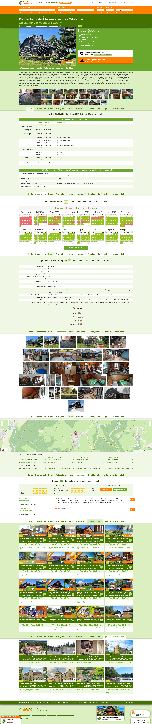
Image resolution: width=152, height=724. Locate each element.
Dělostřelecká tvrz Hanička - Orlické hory (61, 656)
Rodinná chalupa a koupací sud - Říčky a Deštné (91, 619)
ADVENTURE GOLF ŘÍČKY (113, 457)
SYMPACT (27, 718)
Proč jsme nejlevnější (24, 702)
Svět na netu (61, 715)
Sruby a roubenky (80, 12)
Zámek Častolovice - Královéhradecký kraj (61, 683)
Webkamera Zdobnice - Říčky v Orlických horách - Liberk (31, 468)
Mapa (70, 108)
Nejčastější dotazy (44, 702)
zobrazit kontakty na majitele (103, 54)
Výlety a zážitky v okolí (114, 108)
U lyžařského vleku (101, 12)
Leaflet (136, 450)
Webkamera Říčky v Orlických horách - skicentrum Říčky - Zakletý (118, 468)
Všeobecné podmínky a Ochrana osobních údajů (75, 702)
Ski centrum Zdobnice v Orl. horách (27, 462)
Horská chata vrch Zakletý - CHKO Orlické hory (34, 619)
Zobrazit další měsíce (76, 248)
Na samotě (58, 12)
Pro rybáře (72, 12)
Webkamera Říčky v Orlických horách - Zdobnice (89, 468)
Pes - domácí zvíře (36, 12)
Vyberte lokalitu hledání (24, 7)
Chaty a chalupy (22, 16)
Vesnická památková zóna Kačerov (27, 461)
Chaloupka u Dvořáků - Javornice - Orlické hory (63, 619)
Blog (90, 702)
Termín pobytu (61, 7)
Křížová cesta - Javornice (83, 461)
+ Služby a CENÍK (10, 717)
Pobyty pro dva (65, 12)
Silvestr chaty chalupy (52, 715)
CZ (130, 2)
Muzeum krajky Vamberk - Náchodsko (88, 656)
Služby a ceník (34, 702)
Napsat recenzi (120, 490)
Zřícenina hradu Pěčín (82, 459)
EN (132, 2)
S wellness (123, 12)
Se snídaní (130, 12)
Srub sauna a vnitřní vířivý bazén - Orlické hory (34, 538)
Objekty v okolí (95, 108)
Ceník (30, 108)
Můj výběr (94, 2)
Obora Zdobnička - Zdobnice (55, 459)
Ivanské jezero (80, 462)
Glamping (118, 12)
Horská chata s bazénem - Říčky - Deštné (118, 619)
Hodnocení (81, 108)
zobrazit (67, 62)
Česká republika (31, 16)
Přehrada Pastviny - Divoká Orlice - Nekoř (118, 683)
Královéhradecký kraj (53, 26)
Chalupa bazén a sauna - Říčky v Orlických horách (92, 565)
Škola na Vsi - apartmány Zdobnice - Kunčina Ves (63, 565)
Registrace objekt (103, 702)
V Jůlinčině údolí (52, 462)
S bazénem (52, 12)
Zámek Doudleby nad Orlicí (28, 683)
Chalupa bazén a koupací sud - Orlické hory (33, 592)
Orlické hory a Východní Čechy (43, 16)
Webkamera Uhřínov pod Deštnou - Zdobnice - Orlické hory (60, 468)
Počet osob (99, 7)
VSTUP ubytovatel (102, 2)
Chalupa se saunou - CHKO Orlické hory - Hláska (120, 565)
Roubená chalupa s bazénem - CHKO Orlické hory (63, 592)
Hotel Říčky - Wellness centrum (114, 459)
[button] (76, 433)
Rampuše (29, 26)
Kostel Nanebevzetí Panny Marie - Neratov (118, 656)
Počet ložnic (109, 7)
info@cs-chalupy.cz (43, 710)
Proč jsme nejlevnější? (65, 2)
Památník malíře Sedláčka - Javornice (86, 457)
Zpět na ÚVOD (129, 702)
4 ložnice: (84, 35)
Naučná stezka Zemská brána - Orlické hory (90, 683)
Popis (50, 108)
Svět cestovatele (69, 715)
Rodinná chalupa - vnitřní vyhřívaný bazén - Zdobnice (36, 565)
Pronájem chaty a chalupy (25, 715)
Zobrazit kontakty (40, 535)
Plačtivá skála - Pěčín (53, 461)
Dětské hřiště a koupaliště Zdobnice (57, 457)
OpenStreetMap (142, 450)
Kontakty (123, 2)
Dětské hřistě (44, 12)
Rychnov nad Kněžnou (41, 26)
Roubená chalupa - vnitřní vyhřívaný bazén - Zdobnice (93, 538)
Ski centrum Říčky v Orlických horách (115, 461)
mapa (80, 26)
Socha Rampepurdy (24, 457)
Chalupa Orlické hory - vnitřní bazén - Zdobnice (120, 538)
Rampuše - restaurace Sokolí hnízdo (28, 459)
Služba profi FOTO (56, 702)
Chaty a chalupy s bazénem (39, 715)
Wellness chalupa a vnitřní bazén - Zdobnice (62, 538)
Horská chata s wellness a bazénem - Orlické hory (121, 592)
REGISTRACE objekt (114, 2)
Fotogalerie (61, 108)
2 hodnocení (101, 554)
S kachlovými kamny (91, 12)
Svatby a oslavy (111, 12)
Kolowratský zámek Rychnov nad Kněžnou (33, 656)
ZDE (42, 544)
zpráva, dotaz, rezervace (95, 60)
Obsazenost (40, 108)
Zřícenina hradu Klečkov (112, 462)
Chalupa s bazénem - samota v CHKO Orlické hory (92, 592)
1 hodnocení (72, 527)
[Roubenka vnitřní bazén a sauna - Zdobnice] (34, 342)
